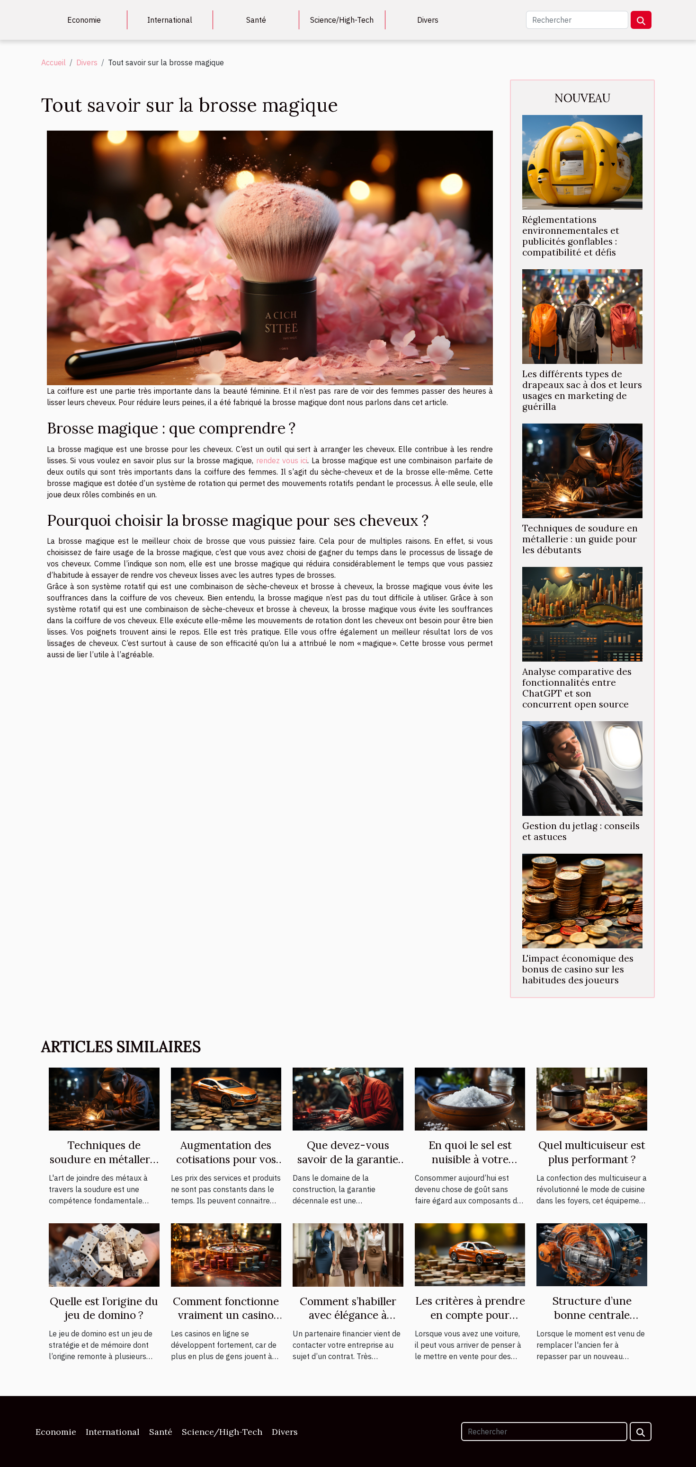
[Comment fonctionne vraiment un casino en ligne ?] (226, 1254)
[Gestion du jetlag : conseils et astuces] (582, 767)
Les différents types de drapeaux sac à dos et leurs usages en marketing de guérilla (582, 390)
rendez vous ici (282, 460)
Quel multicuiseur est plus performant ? (591, 1152)
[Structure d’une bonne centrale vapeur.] (591, 1254)
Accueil (53, 62)
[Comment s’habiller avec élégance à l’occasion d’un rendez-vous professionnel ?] (348, 1254)
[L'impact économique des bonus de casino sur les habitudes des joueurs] (582, 900)
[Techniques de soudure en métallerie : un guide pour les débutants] (582, 470)
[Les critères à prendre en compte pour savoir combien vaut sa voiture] (470, 1254)
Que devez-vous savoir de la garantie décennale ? (347, 1159)
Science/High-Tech (342, 20)
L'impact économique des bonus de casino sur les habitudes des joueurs (578, 969)
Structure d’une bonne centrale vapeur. (592, 1315)
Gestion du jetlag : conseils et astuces (581, 831)
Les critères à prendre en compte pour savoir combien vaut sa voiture (470, 1322)
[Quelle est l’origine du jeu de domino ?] (104, 1254)
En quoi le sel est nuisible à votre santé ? (470, 1159)
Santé (256, 20)
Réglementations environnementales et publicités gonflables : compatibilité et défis (570, 236)
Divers (427, 20)
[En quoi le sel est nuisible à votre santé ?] (470, 1098)
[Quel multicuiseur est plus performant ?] (591, 1098)
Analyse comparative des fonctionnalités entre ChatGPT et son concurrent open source (577, 688)
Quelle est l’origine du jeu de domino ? (104, 1308)
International (169, 20)
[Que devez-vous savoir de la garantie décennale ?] (348, 1098)
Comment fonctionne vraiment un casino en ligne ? (226, 1315)
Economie (84, 20)
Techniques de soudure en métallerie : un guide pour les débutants (580, 539)
